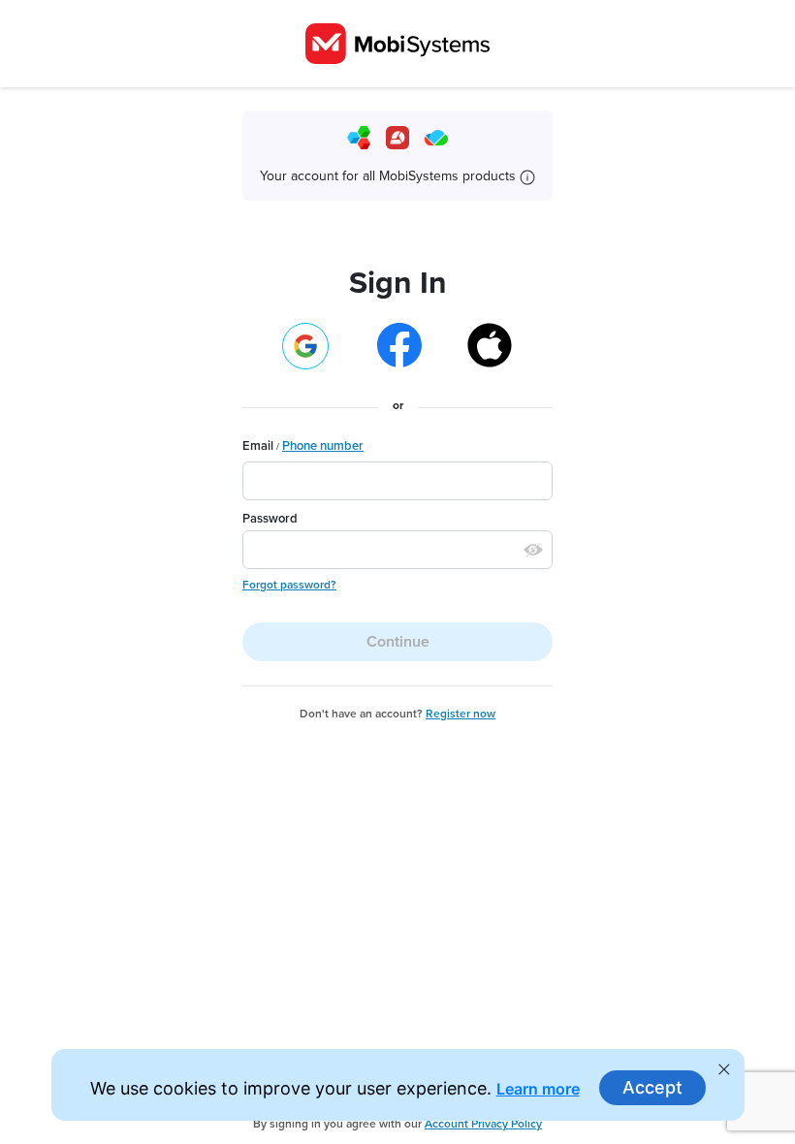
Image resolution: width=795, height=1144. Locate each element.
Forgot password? (289, 584)
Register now (460, 713)
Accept (652, 1087)
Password (270, 518)
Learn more (538, 1088)
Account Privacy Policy (483, 1123)
